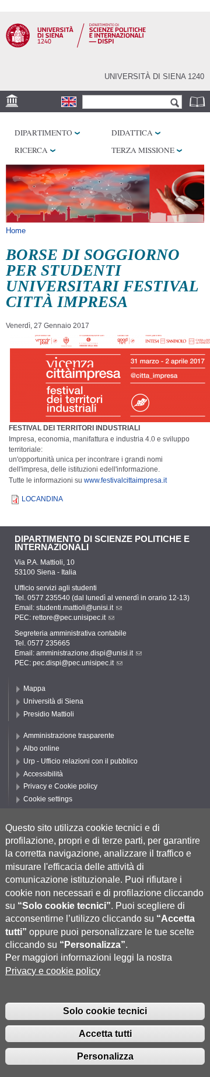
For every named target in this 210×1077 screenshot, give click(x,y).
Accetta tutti (105, 1034)
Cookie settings (47, 799)
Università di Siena (53, 701)
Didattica (132, 132)
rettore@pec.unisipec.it (69, 618)
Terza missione (142, 150)
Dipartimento (43, 132)
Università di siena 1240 (154, 76)
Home (16, 230)
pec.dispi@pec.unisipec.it (73, 663)
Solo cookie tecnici (105, 1011)
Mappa (34, 688)
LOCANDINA (42, 499)
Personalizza (105, 1056)
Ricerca (31, 150)
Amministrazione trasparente (68, 736)
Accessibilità (43, 774)
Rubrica (198, 101)
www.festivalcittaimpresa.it (125, 480)
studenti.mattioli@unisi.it (74, 608)
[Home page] (76, 45)
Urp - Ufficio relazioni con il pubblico (80, 761)
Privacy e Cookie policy (60, 786)
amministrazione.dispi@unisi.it (84, 653)
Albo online (41, 748)
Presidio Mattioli (48, 714)
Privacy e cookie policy (52, 971)
